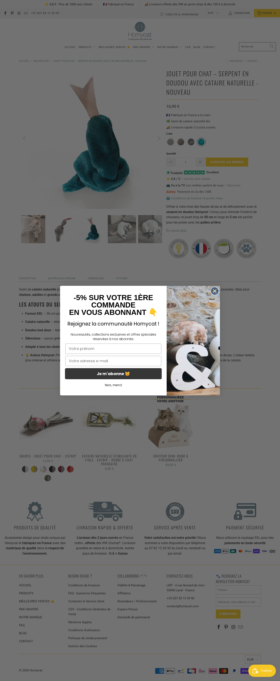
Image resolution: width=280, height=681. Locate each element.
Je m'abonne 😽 (113, 374)
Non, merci (113, 385)
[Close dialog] (214, 291)
